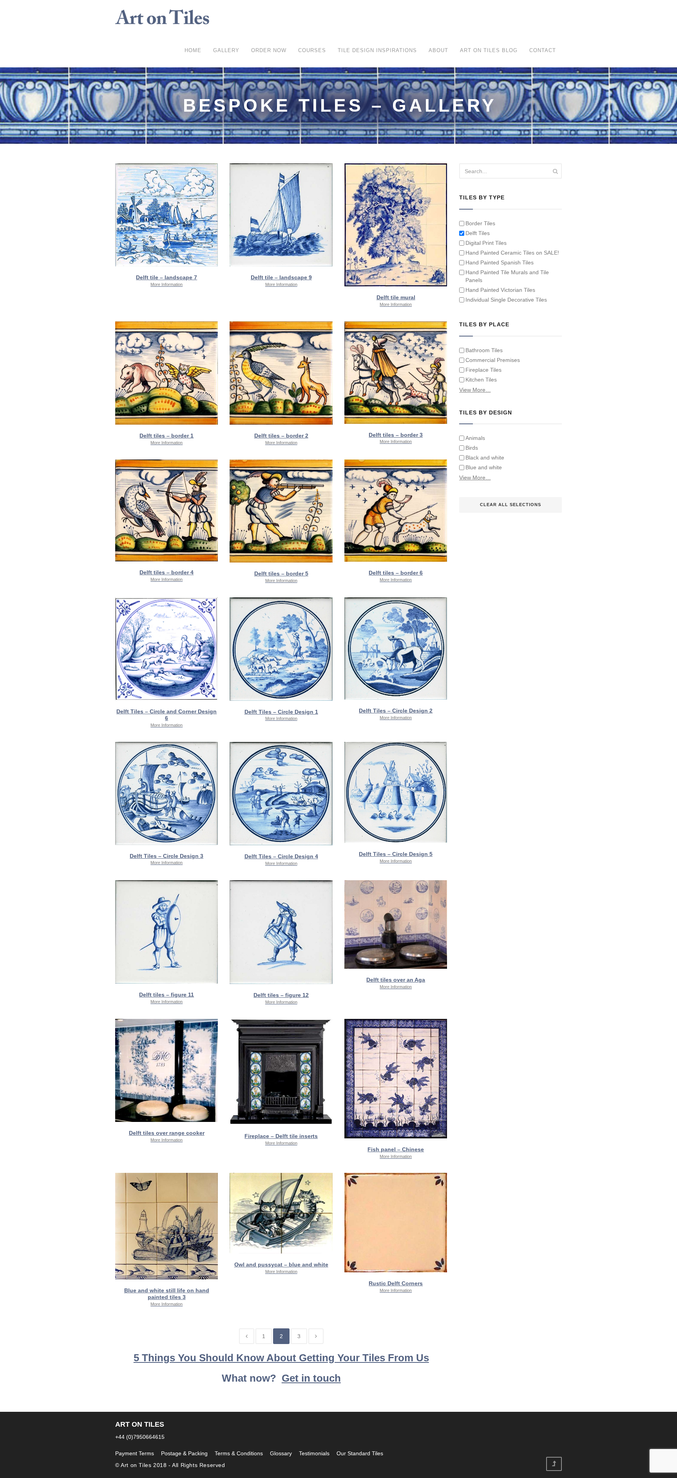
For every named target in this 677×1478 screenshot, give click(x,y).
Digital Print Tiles (486, 243)
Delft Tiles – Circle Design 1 (281, 715)
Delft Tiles (477, 233)
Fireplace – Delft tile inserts (281, 1139)
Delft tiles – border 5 (281, 576)
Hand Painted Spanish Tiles (499, 262)
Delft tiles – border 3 (396, 438)
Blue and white (483, 467)
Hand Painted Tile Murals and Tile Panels (507, 276)
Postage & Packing (184, 1453)
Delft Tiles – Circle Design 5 (396, 857)
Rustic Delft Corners (396, 1286)
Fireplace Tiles (483, 370)
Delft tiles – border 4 (166, 575)
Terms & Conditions (239, 1453)
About (438, 50)
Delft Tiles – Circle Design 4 (281, 859)
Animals (475, 438)
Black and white (484, 457)
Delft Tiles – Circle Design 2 (396, 713)
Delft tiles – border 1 (166, 438)
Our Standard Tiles (360, 1453)
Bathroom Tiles (484, 350)
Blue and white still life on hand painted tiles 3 (166, 1296)
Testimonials (314, 1453)
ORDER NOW (268, 50)
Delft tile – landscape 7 (166, 280)
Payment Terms (134, 1453)
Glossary (281, 1453)
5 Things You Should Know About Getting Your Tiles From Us (281, 1358)
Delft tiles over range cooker (167, 1136)
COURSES (312, 50)
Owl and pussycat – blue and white (281, 1267)
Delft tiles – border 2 (281, 438)
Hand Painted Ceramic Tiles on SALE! (512, 253)
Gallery (226, 50)
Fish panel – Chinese (395, 1152)
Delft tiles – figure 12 (281, 998)
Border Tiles (480, 223)
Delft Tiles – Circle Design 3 (166, 859)
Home (193, 50)
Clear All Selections (510, 504)
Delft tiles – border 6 (396, 576)
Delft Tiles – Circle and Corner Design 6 (166, 717)
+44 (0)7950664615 (140, 1437)
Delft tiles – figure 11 (166, 997)
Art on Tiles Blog (489, 50)
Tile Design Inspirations (377, 50)
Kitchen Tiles (481, 379)
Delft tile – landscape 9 (281, 280)
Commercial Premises (492, 360)
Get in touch (311, 1378)
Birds (471, 448)
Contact (542, 50)
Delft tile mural (396, 300)
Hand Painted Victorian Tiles (500, 290)
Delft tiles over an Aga (395, 983)
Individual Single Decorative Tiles (506, 300)
